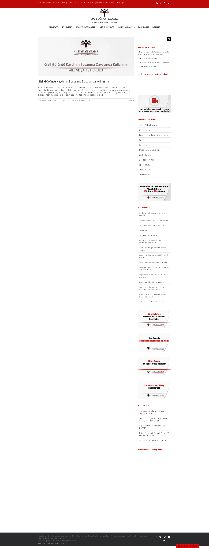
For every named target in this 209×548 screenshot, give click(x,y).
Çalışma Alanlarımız (85, 27)
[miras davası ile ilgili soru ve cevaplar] (154, 358)
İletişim (156, 27)
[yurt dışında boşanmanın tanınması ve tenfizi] (154, 334)
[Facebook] (153, 3)
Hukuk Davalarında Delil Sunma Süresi (152, 302)
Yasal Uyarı (50, 543)
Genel (141, 140)
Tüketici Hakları (145, 174)
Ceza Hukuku (144, 130)
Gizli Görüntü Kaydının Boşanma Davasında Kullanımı (73, 81)
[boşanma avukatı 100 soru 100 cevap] (154, 184)
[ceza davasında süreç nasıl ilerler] (154, 381)
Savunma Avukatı (145, 230)
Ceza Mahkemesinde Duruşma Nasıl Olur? (154, 262)
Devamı (130, 100)
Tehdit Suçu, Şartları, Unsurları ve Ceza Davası (153, 419)
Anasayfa (53, 27)
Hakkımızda (67, 27)
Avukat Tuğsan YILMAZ (49, 100)
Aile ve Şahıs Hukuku (78, 100)
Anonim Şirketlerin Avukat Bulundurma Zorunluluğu (107, 3)
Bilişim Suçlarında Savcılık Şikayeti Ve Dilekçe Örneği (154, 434)
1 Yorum (90, 100)
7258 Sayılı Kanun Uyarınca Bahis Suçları (153, 220)
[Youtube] (164, 3)
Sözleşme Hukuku (146, 160)
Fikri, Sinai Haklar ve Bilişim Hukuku (153, 135)
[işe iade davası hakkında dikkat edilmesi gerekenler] (154, 311)
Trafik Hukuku (145, 170)
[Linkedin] (168, 3)
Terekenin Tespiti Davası (148, 235)
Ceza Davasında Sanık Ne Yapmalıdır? (152, 282)
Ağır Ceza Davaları (147, 411)
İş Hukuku (143, 145)
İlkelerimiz (41, 543)
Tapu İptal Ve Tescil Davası (150, 425)
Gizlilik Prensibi (60, 543)
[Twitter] (160, 3)
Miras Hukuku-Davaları (149, 150)
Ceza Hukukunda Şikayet (149, 440)
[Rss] (157, 3)
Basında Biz (143, 27)
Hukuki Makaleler (126, 27)
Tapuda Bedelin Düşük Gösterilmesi (152, 225)
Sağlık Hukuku (145, 155)
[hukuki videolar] (154, 96)
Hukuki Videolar (106, 27)
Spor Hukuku (144, 165)
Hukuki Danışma (83, 3)
